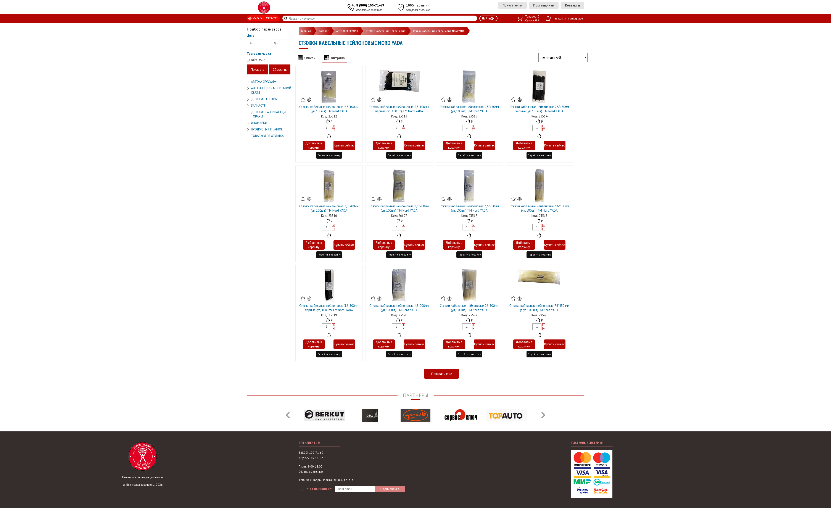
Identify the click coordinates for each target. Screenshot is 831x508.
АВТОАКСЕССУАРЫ (264, 82)
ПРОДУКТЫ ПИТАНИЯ (266, 129)
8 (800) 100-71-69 (370, 5)
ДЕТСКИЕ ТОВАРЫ (264, 99)
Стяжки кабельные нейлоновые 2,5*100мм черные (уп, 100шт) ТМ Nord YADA (399, 109)
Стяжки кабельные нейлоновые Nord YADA (438, 30)
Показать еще (441, 373)
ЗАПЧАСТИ (258, 105)
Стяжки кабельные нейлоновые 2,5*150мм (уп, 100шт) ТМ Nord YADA (469, 109)
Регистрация (575, 18)
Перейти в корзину (329, 155)
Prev (288, 415)
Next (543, 415)
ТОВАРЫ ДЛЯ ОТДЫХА (267, 136)
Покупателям (512, 5)
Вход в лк (560, 18)
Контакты (572, 5)
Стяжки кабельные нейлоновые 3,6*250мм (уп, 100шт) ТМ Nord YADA (469, 208)
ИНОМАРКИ (259, 123)
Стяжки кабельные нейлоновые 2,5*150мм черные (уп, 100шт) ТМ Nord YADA (539, 109)
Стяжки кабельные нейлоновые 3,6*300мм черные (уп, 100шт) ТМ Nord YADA (329, 308)
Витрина (338, 58)
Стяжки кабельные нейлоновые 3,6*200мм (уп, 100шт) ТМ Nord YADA (399, 208)
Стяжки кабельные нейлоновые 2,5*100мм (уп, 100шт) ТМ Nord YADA (329, 109)
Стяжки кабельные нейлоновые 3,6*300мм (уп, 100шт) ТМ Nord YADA (539, 208)
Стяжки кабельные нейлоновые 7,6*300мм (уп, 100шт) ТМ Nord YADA (469, 308)
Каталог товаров (265, 18)
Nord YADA (258, 60)
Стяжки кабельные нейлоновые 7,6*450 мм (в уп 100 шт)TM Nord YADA (539, 308)
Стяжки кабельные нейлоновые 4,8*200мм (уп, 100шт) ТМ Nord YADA (399, 308)
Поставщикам (543, 5)
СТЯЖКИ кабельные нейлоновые (385, 30)
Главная (306, 30)
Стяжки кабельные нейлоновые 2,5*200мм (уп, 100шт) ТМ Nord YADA (329, 208)
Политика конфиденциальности (143, 477)
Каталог (324, 30)
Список (309, 58)
